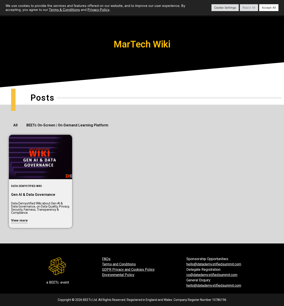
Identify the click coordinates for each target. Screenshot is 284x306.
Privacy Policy (98, 10)
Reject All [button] (249, 7)
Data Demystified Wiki (26, 186)
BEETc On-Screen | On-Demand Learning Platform (67, 125)
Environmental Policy (118, 275)
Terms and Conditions (119, 264)
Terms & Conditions (64, 10)
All (15, 125)
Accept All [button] (269, 7)
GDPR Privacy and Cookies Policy (128, 269)
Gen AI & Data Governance (33, 194)
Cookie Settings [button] (225, 7)
